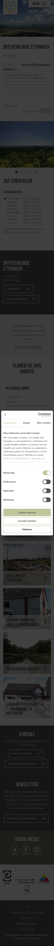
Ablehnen (27, 529)
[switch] (46, 481)
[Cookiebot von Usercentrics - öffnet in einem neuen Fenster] (38, 415)
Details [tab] (26, 422)
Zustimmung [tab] (9, 422)
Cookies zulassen (27, 512)
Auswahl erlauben (27, 521)
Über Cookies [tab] (44, 422)
